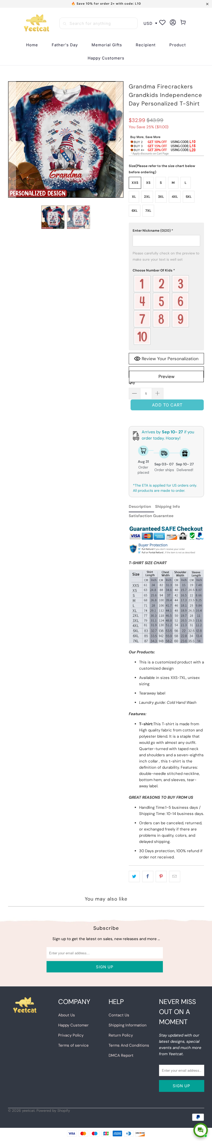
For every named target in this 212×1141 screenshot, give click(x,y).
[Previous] (12, 139)
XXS (135, 182)
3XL (161, 196)
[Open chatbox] (200, 1130)
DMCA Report (121, 1055)
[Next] (120, 139)
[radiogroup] (166, 310)
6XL (135, 210)
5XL (189, 196)
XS (148, 182)
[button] (146, 45)
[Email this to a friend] (174, 876)
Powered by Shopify (53, 1110)
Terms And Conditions (129, 1045)
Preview (166, 376)
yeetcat (28, 1110)
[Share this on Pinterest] (161, 876)
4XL (175, 196)
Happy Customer (73, 1025)
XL (134, 196)
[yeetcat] (36, 23)
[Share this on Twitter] (134, 876)
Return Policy (121, 1035)
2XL (147, 196)
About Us (66, 1015)
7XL (148, 210)
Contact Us (119, 1015)
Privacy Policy (71, 1035)
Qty (132, 383)
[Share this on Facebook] (147, 876)
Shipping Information (128, 1025)
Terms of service (73, 1045)
